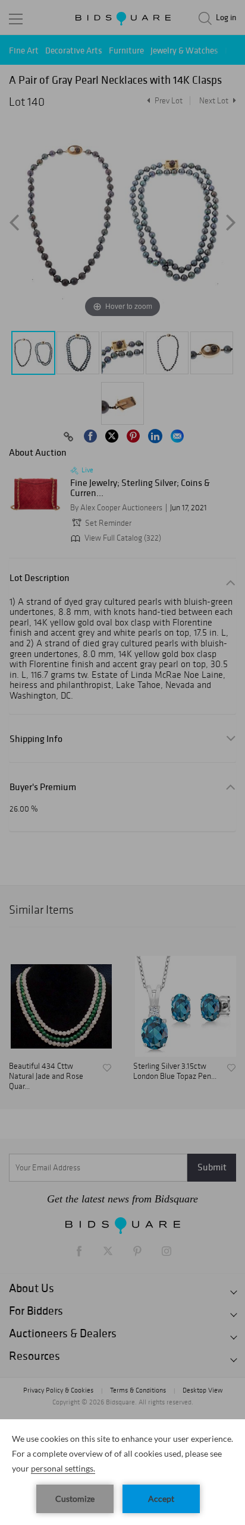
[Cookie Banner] (122, 1472)
